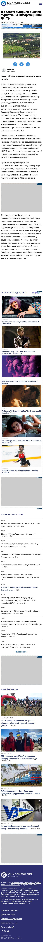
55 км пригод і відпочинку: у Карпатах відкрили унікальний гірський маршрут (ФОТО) (18, 723)
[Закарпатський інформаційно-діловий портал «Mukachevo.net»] (15, 3)
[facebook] (2, 932)
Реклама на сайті (8, 915)
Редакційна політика (9, 923)
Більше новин (21, 652)
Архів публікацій (7, 927)
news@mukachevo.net (9, 911)
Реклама (21, 26)
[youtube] (8, 932)
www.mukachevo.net (30, 892)
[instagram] (5, 932)
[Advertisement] (21, 197)
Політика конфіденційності (11, 919)
